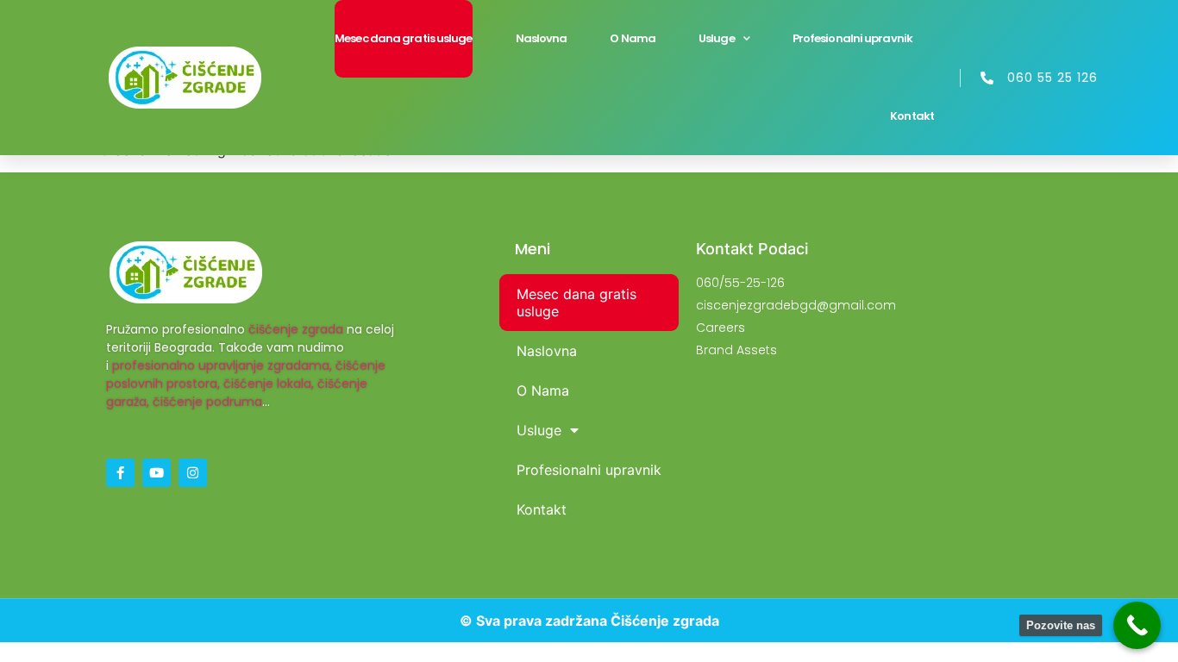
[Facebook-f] (120, 473)
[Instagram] (193, 473)
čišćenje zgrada (295, 329)
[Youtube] (156, 473)
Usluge (717, 38)
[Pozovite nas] (1137, 625)
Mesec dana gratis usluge (403, 38)
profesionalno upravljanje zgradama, (222, 365)
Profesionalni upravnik (852, 38)
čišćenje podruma (207, 401)
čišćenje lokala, (268, 383)
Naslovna (541, 38)
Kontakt (912, 116)
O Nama (632, 38)
